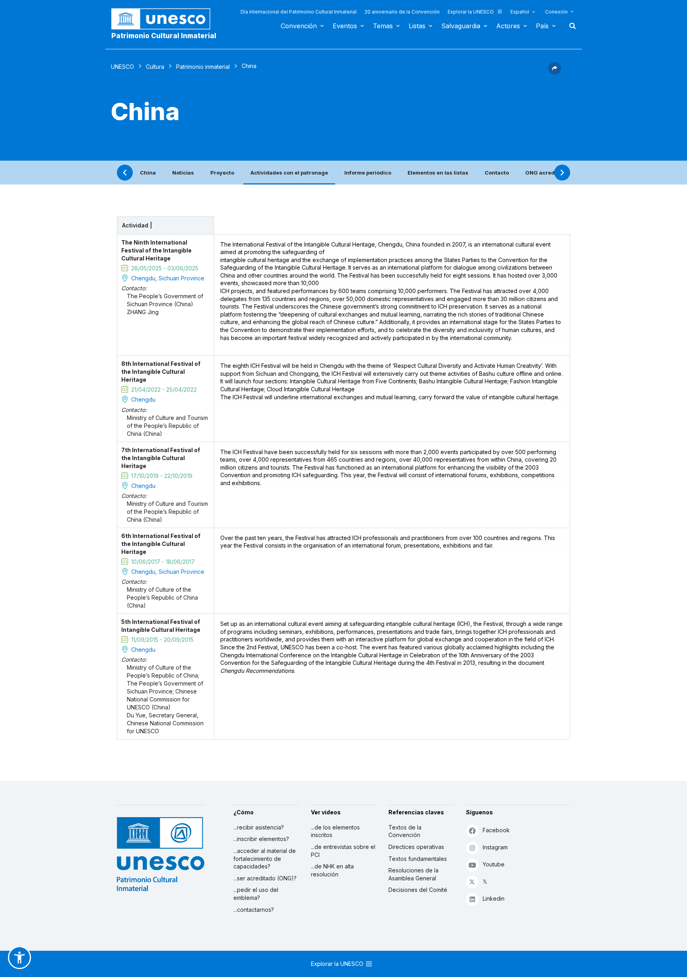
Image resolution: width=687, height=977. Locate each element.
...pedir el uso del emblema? (255, 893)
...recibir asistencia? (258, 827)
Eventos (345, 26)
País (542, 26)
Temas (383, 26)
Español (519, 12)
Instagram (495, 847)
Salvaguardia (460, 26)
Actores (508, 26)
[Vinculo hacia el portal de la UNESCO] (165, 18)
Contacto (497, 172)
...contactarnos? (253, 909)
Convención (299, 26)
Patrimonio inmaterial (203, 66)
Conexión (556, 12)
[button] (554, 72)
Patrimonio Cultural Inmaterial (163, 36)
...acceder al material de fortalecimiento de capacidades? (264, 858)
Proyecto (222, 172)
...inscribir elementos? (261, 838)
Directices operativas (416, 846)
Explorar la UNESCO (471, 12)
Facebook (496, 830)
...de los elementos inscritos (335, 831)
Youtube (494, 864)
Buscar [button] (570, 25)
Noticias (183, 172)
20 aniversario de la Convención (402, 12)
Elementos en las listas (438, 172)
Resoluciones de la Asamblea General (413, 874)
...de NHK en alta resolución (332, 870)
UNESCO (122, 66)
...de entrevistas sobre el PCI (343, 850)
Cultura (155, 66)
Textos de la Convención (404, 831)
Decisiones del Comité (417, 889)
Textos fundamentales (417, 858)
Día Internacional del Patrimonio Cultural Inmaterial (299, 12)
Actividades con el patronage (289, 172)
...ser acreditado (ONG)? (265, 878)
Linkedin (494, 898)
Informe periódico (367, 172)
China (148, 172)
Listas (417, 26)
